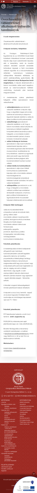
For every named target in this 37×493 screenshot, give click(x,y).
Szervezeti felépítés (25, 410)
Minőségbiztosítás (25, 420)
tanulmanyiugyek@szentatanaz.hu (17, 334)
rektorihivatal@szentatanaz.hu (26, 396)
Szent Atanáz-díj (24, 424)
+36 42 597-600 (8, 396)
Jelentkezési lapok (6, 467)
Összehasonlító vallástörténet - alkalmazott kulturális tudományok (10, 436)
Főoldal (4, 14)
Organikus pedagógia (10, 451)
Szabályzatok (24, 412)
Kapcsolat (18, 370)
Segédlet (3, 470)
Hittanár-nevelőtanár (10, 408)
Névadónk (23, 404)
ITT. (31, 324)
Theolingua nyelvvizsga (27, 422)
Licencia (3, 402)
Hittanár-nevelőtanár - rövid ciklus (10, 427)
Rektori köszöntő (25, 402)
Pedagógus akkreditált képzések (10, 459)
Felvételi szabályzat (7, 468)
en (35, 1)
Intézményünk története (27, 406)
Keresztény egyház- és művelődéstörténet (10, 431)
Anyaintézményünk (25, 408)
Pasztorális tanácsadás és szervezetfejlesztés (9, 442)
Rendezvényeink (25, 418)
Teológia (6, 406)
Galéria (22, 416)
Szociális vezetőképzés (8, 456)
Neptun (15, 1)
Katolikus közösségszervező (9, 418)
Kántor (6, 415)
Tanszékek (23, 414)
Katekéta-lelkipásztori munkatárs (10, 413)
